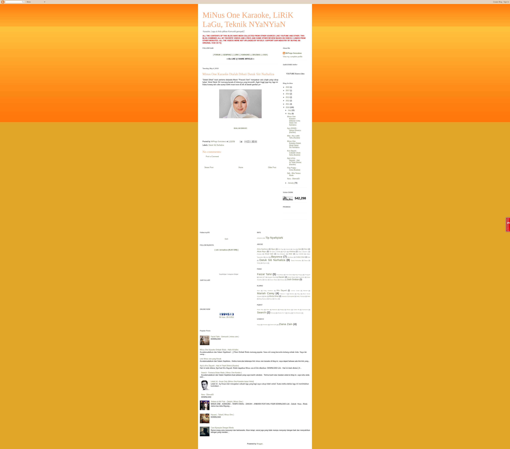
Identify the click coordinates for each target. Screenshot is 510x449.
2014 (288, 94)
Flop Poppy (298, 274)
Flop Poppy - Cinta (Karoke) (293, 169)
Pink (267, 309)
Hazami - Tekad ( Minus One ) (222, 415)
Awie (290, 254)
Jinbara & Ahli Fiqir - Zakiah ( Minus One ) (227, 402)
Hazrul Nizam (292, 277)
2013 (288, 97)
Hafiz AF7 (262, 277)
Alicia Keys (261, 251)
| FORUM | (217, 55)
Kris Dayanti (282, 290)
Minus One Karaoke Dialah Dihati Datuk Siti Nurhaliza (294, 144)
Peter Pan (260, 309)
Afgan (273, 249)
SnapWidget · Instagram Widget (228, 274)
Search (261, 312)
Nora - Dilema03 (293, 179)
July (290, 110)
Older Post (272, 167)
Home (241, 167)
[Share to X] (250, 141)
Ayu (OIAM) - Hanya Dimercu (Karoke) (294, 130)
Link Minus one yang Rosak (210, 359)
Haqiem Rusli (272, 277)
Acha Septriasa (262, 249)
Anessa (259, 254)
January (291, 183)
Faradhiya (280, 274)
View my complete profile (292, 57)
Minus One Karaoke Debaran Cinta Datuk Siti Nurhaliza (293, 121)
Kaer (258, 290)
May (290, 114)
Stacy (289, 313)
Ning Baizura (263, 299)
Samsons (305, 309)
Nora (270, 299)
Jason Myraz (274, 279)
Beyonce (276, 256)
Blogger (259, 444)
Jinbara (282, 279)
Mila (265, 296)
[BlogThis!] (248, 141)
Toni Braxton (297, 313)
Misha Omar (274, 296)
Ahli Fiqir (280, 249)
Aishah (288, 249)
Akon (306, 249)
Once (276, 299)
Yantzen (265, 324)
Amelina (292, 251)
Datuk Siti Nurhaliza (216, 145)
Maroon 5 (283, 294)
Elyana (265, 263)
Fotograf (307, 274)
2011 (288, 104)
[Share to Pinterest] (255, 141)
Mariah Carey (266, 293)
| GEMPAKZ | (227, 55)
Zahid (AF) (273, 324)
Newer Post (209, 167)
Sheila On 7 (281, 313)
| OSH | (265, 55)
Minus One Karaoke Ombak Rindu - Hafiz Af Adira (219, 350)
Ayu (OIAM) (299, 254)
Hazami (281, 277)
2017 (288, 90)
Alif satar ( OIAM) (274, 251)
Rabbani (274, 309)
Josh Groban (293, 279)
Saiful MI (296, 309)
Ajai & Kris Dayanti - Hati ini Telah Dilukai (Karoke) (294, 161)
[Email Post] (241, 141)
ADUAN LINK (261, 238)
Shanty (273, 313)
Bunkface (290, 257)
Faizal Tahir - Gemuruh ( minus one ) (225, 337)
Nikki (308, 296)
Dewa (306, 260)
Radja (282, 309)
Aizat (294, 249)
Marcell (305, 290)
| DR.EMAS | (256, 55)
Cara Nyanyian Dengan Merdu (222, 428)
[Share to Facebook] (253, 141)
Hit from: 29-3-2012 (226, 317)
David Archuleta (296, 260)
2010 (288, 107)
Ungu (258, 324)
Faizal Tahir (264, 274)
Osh (226, 239)
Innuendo (301, 277)
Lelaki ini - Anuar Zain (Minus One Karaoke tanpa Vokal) (232, 381)
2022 (288, 87)
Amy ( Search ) (303, 251)
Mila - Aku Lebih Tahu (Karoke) (293, 137)
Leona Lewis (295, 290)
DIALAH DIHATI (240, 128)
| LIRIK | (236, 55)
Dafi (309, 257)
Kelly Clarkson (268, 290)
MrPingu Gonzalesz (294, 53)
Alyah (284, 251)
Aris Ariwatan (281, 254)
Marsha (292, 294)
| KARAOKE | (245, 55)
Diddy (258, 263)
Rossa (289, 309)
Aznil (267, 257)
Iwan (266, 279)
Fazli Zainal (289, 274)
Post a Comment (212, 157)
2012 (288, 101)
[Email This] (245, 141)
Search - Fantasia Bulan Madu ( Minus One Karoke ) (221, 373)
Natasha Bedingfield (288, 296)
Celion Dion (300, 257)
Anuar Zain (269, 254)
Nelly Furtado (301, 296)
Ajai (299, 249)
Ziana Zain (285, 324)
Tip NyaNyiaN (274, 237)
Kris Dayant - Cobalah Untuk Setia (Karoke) (293, 153)
